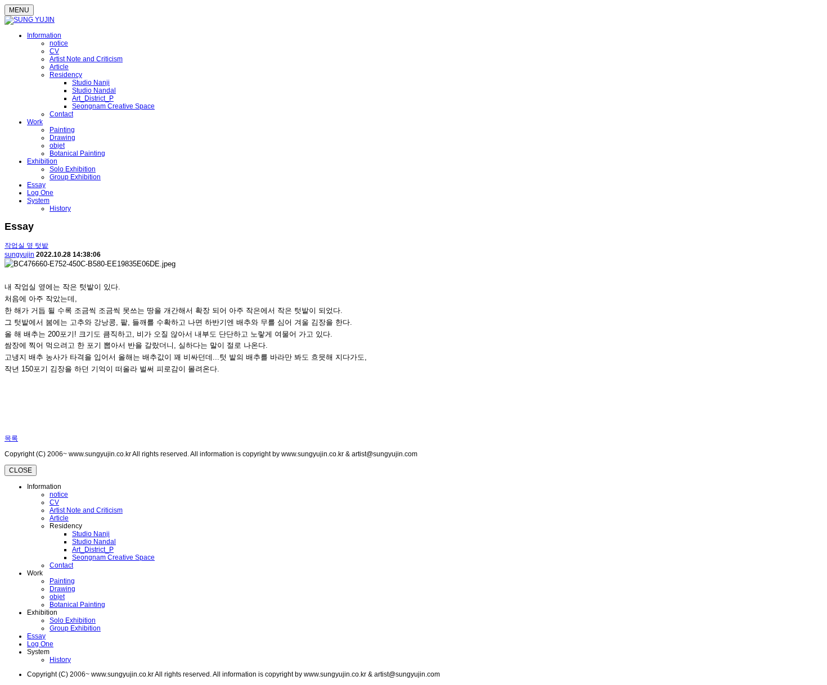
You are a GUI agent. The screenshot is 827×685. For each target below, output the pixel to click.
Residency (66, 75)
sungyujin (19, 254)
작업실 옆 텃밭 (26, 245)
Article (59, 67)
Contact (61, 114)
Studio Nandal (94, 90)
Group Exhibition (75, 177)
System (38, 201)
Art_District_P (93, 98)
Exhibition (42, 161)
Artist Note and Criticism (86, 59)
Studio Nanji (91, 83)
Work (35, 122)
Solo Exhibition (73, 169)
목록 (11, 438)
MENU (19, 10)
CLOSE (20, 470)
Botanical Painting (77, 153)
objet (57, 145)
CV (54, 51)
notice (59, 43)
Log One (40, 193)
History (60, 208)
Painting (62, 130)
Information (44, 35)
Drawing (62, 138)
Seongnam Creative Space (113, 106)
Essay (36, 185)
